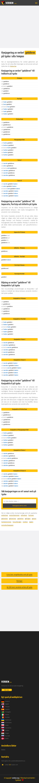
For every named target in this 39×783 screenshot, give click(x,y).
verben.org (15, 777)
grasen (34, 518)
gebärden (4, 518)
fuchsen (31, 515)
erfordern (24, 515)
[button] (36, 3)
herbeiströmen (6, 522)
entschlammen (14, 515)
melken (25, 522)
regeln (31, 522)
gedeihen (20, 518)
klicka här (13, 66)
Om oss (6, 690)
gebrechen (12, 518)
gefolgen (28, 518)
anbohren (4, 515)
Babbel (3, 750)
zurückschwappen (7, 525)
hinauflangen (17, 522)
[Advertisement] (19, 26)
